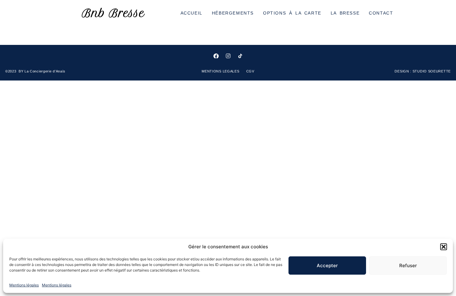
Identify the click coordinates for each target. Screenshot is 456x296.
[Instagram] (228, 55)
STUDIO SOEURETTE (432, 71)
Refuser (408, 265)
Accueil (192, 13)
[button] (443, 247)
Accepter (327, 265)
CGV (250, 71)
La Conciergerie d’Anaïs (45, 71)
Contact (381, 13)
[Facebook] (216, 55)
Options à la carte (292, 13)
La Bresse (345, 13)
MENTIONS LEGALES (221, 71)
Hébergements (233, 13)
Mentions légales (24, 285)
